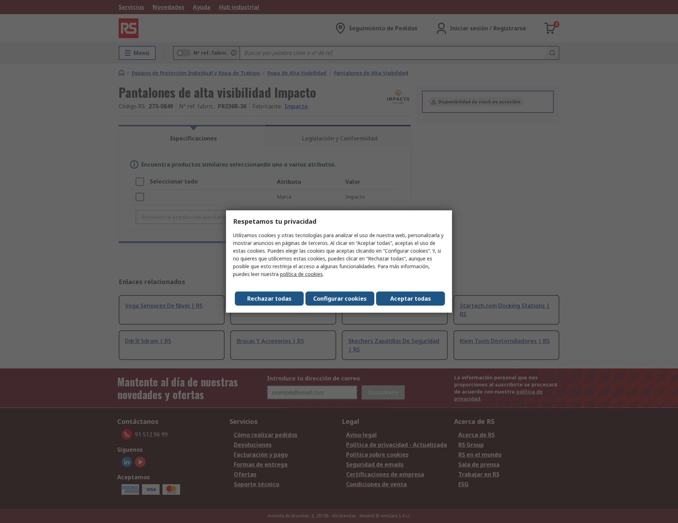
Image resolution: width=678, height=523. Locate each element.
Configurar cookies (340, 298)
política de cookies (301, 274)
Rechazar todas (269, 298)
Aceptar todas (410, 298)
